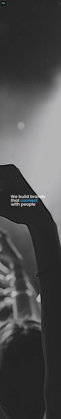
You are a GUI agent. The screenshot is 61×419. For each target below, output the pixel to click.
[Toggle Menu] (59, 3)
